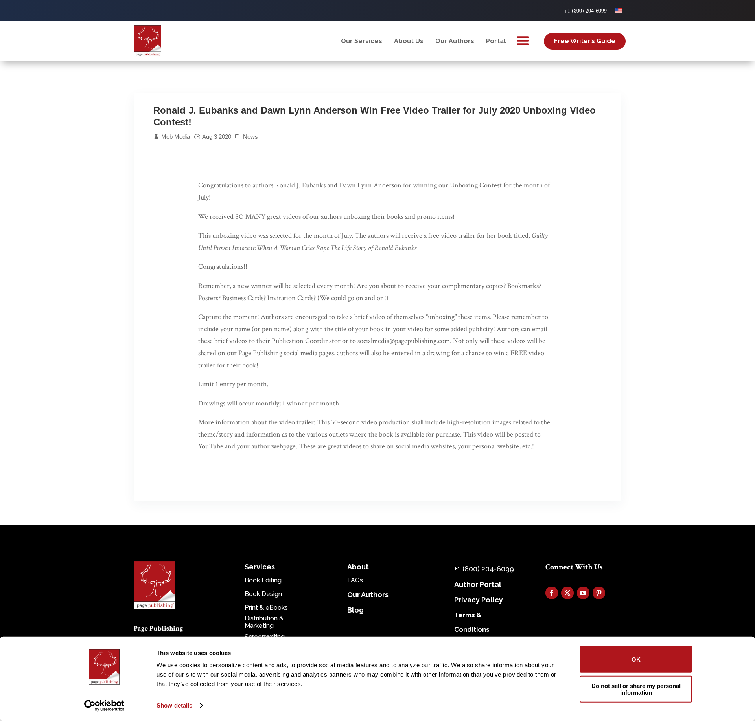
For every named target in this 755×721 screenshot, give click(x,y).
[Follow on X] (567, 593)
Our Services (361, 41)
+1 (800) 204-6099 (585, 10)
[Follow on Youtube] (583, 593)
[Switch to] (618, 10)
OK (636, 659)
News (250, 136)
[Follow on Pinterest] (599, 593)
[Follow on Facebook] (551, 593)
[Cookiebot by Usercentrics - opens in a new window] (104, 706)
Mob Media (175, 136)
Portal (496, 41)
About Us (409, 41)
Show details (174, 705)
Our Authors (454, 41)
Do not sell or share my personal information (636, 688)
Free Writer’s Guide (584, 41)
